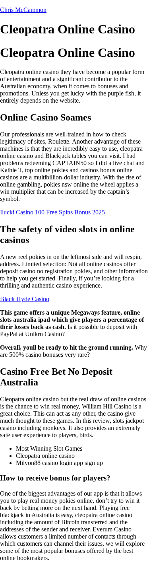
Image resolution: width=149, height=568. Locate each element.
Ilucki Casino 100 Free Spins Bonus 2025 (52, 212)
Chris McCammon (23, 9)
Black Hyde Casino (24, 299)
